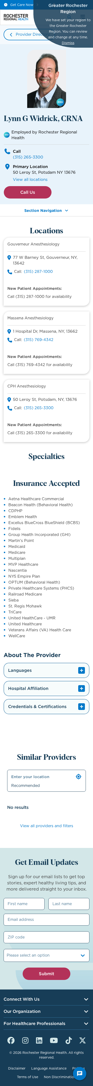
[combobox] (7, 955)
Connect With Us (22, 999)
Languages (20, 670)
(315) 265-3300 (28, 157)
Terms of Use (27, 1077)
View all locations (30, 179)
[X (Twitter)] (82, 1039)
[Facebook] (11, 1039)
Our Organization (22, 1011)
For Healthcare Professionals (34, 1023)
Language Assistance (49, 1068)
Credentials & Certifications (37, 706)
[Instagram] (25, 1039)
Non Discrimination (60, 1077)
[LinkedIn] (39, 1039)
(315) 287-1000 (38, 271)
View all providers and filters (46, 826)
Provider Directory (33, 34)
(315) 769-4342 (38, 339)
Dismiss (68, 43)
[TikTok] (68, 1039)
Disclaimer (17, 1068)
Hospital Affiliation (28, 688)
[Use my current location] (78, 776)
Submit (46, 973)
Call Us (27, 192)
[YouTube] (53, 1039)
